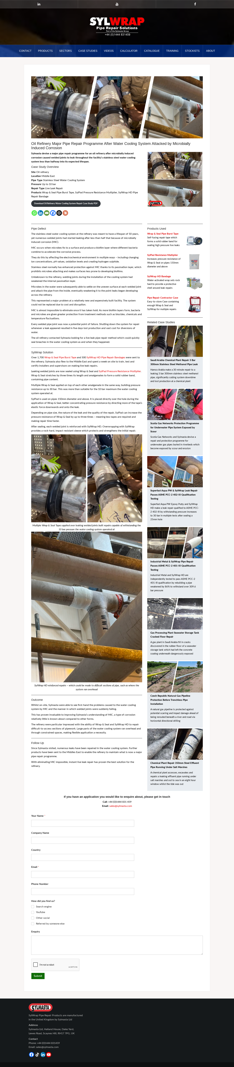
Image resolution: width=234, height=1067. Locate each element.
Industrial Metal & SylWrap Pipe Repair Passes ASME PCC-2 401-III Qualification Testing (173, 565)
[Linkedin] (40, 213)
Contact (25, 51)
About (210, 51)
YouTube (40, 912)
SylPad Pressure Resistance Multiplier (120, 371)
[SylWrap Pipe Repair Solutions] (117, 26)
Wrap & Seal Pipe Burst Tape (60, 357)
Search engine (44, 906)
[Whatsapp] (34, 213)
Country (35, 850)
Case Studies (87, 51)
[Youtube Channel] (48, 1054)
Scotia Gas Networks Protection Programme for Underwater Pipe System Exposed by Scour (174, 427)
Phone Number (39, 884)
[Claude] (65, 213)
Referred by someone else (50, 923)
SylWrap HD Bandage (159, 276)
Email (35, 867)
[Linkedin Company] (43, 1054)
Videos (109, 51)
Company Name (40, 833)
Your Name (38, 816)
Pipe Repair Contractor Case (162, 298)
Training (172, 51)
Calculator (129, 51)
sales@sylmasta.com (120, 806)
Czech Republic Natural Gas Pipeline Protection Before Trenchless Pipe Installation (170, 700)
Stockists (192, 51)
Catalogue (152, 51)
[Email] (47, 213)
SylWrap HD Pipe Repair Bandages (106, 357)
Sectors (65, 51)
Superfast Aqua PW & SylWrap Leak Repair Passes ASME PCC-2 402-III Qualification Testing (174, 494)
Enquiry (35, 931)
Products (45, 51)
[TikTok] (37, 1054)
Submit (38, 976)
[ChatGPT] (59, 213)
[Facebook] (53, 213)
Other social (43, 918)
